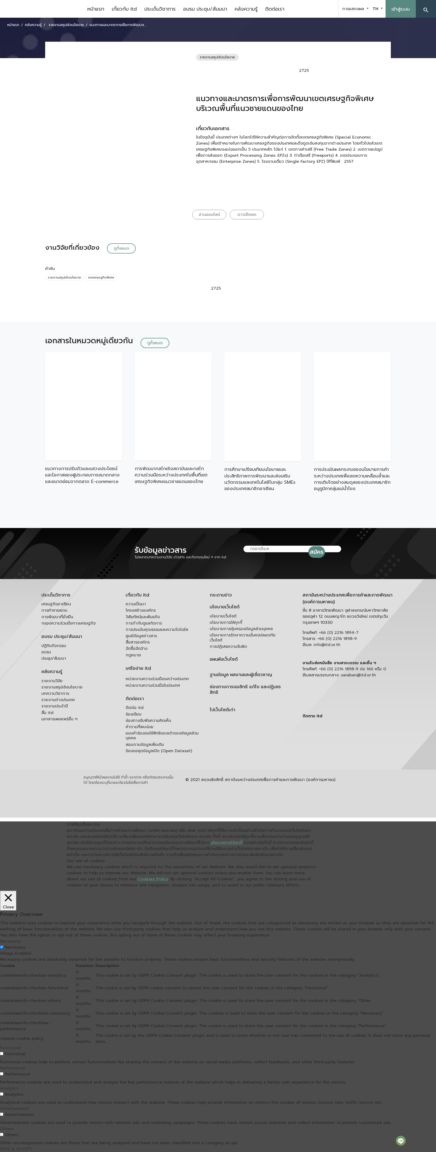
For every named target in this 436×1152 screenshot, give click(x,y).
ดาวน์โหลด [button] (246, 215)
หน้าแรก (95, 9)
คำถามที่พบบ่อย (139, 727)
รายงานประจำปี (54, 706)
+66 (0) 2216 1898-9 (337, 639)
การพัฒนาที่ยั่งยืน (57, 617)
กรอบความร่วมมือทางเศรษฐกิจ (68, 623)
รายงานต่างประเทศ (58, 700)
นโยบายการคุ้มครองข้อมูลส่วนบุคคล (241, 629)
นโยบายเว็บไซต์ (224, 607)
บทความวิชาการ (55, 693)
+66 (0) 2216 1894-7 (339, 633)
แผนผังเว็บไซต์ (224, 659)
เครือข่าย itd (138, 668)
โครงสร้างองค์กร (141, 610)
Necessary (15, 947)
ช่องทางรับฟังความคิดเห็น (148, 721)
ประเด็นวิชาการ (160, 9)
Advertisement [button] (14, 1108)
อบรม (46, 652)
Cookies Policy (153, 879)
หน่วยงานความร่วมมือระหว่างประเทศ (157, 679)
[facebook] (303, 9)
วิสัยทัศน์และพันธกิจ (143, 617)
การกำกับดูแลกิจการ (144, 623)
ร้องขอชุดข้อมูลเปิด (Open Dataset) (159, 751)
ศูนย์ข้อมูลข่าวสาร (141, 636)
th (376, 9)
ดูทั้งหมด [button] (121, 248)
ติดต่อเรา (274, 9)
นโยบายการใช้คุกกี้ (226, 622)
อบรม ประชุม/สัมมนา (205, 9)
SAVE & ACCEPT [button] (16, 1149)
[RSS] (353, 755)
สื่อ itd (47, 713)
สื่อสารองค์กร (138, 642)
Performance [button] (12, 1068)
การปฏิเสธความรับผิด (228, 646)
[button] (426, 9)
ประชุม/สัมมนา (53, 658)
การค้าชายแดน (54, 610)
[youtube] (315, 9)
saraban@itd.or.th (358, 675)
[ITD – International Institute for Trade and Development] (41, 9)
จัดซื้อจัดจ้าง (136, 649)
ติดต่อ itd (135, 708)
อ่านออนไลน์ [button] (209, 215)
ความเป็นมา (136, 604)
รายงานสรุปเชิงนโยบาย (64, 277)
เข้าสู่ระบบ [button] (401, 9)
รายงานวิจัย (52, 681)
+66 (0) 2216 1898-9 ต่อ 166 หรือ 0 (352, 669)
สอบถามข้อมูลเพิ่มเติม (145, 745)
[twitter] (328, 9)
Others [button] (6, 1129)
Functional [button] (10, 1048)
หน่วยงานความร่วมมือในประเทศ (153, 685)
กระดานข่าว (221, 595)
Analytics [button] (9, 1088)
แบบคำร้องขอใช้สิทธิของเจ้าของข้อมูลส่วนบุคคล (162, 735)
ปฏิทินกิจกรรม (53, 646)
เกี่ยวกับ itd (124, 9)
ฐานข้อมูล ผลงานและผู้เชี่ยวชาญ (241, 674)
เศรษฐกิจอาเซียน (56, 604)
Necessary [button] (10, 941)
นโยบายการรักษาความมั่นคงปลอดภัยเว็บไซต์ (243, 637)
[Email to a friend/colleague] (347, 70)
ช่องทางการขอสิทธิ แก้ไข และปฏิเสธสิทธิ (245, 689)
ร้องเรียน (133, 714)
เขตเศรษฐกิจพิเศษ (101, 277)
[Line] (401, 1141)
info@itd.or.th (327, 645)
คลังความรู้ (246, 9)
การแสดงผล (354, 9)
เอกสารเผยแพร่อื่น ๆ (59, 719)
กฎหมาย (133, 655)
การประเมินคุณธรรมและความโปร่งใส (157, 630)
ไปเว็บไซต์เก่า (222, 709)
